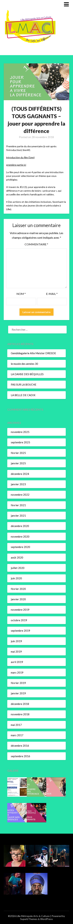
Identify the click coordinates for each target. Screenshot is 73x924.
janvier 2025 (18, 463)
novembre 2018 (20, 714)
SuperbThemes (28, 918)
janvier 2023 (18, 484)
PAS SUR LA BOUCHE (23, 384)
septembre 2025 (20, 442)
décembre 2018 (20, 703)
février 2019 (18, 682)
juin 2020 (16, 578)
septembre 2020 (20, 546)
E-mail (52, 293)
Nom (21, 293)
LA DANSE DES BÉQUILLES (27, 374)
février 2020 (18, 588)
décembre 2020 (20, 526)
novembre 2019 (20, 609)
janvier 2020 (18, 599)
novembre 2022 (20, 494)
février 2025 (18, 452)
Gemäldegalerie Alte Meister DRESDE (33, 353)
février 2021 (18, 505)
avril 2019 (17, 661)
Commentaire (36, 244)
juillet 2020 (17, 567)
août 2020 (17, 557)
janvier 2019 (18, 693)
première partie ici (16, 164)
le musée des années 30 (24, 363)
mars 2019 (17, 672)
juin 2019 (16, 641)
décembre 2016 (20, 745)
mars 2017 (17, 735)
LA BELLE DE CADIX (23, 395)
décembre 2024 (20, 473)
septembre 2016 (20, 756)
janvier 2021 (18, 515)
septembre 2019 (20, 630)
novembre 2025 (20, 431)
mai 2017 (16, 724)
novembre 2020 (20, 536)
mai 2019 (16, 651)
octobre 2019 (19, 620)
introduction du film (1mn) (20, 157)
